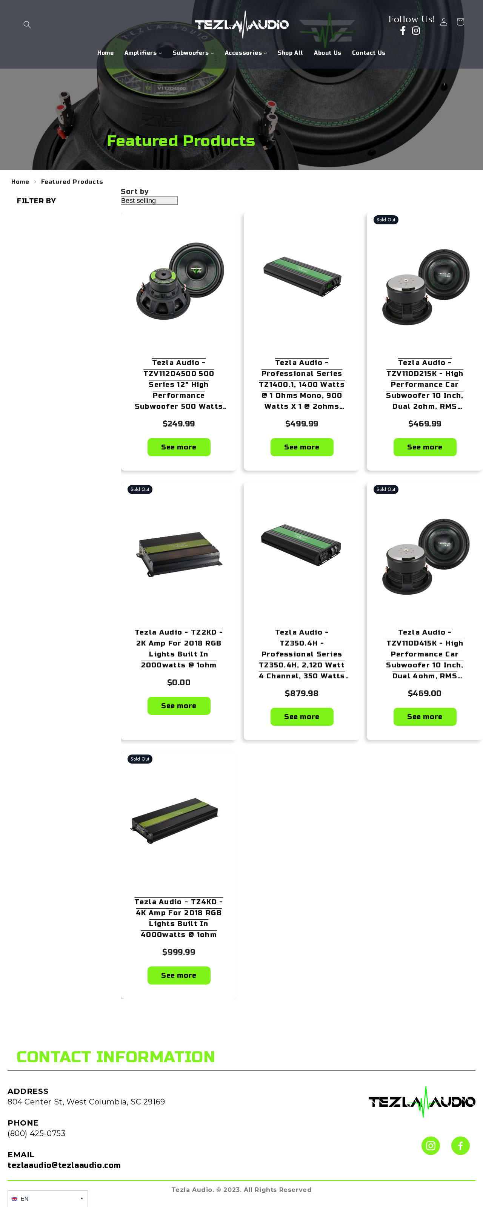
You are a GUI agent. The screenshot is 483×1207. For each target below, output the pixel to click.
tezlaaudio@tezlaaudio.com (64, 1165)
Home (20, 181)
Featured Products (72, 181)
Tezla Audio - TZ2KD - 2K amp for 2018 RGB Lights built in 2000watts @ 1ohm (179, 648)
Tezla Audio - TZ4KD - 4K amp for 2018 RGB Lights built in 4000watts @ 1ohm (178, 918)
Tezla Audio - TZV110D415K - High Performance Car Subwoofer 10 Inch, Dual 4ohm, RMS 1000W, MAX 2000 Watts (424, 655)
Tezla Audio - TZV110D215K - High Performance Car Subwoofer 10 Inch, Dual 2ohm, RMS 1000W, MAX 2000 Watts (424, 385)
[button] (27, 24)
